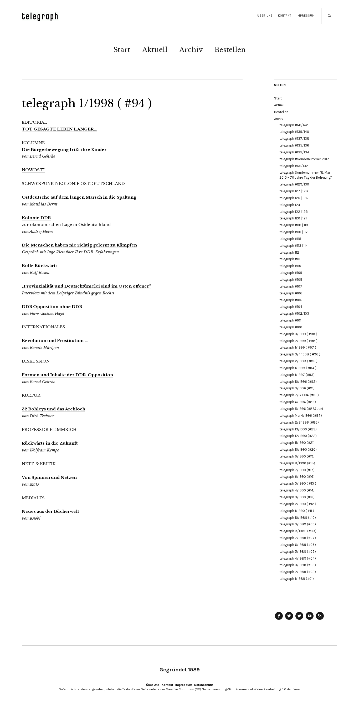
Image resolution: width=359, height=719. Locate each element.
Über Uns (265, 15)
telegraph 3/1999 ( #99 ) (298, 334)
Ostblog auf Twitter (289, 619)
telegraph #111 (289, 259)
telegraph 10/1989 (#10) (297, 518)
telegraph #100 (290, 327)
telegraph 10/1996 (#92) (298, 382)
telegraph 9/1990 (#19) (297, 456)
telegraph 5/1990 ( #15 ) (297, 483)
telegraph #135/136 (294, 145)
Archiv (191, 50)
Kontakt (284, 15)
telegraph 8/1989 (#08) (297, 531)
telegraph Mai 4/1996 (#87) (300, 416)
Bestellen (230, 50)
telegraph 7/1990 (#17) (297, 470)
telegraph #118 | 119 (293, 225)
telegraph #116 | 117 (293, 232)
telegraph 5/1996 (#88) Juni (301, 409)
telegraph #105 (290, 300)
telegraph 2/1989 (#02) (297, 572)
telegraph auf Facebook (279, 619)
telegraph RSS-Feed (320, 619)
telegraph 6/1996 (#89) (297, 402)
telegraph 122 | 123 (293, 212)
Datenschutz (203, 685)
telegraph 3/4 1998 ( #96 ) (299, 354)
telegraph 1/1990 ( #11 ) (296, 511)
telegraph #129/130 (294, 184)
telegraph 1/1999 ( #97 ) (297, 347)
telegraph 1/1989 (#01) (296, 579)
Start (122, 50)
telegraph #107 (290, 286)
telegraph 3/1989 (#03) (297, 565)
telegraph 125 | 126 (293, 198)
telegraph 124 (289, 205)
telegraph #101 (290, 320)
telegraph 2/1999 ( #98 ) (298, 341)
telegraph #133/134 (294, 152)
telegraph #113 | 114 (293, 246)
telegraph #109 (290, 273)
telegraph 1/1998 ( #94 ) (297, 368)
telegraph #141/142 (293, 125)
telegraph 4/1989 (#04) (297, 558)
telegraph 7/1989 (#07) (297, 538)
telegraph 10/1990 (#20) (298, 449)
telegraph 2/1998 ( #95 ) (298, 361)
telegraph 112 (289, 252)
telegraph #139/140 (294, 132)
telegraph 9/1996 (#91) (297, 388)
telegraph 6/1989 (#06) (297, 545)
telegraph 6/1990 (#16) (297, 477)
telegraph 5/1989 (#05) (297, 552)
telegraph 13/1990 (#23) (298, 429)
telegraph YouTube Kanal (310, 619)
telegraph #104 (290, 307)
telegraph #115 (290, 239)
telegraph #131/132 (293, 166)
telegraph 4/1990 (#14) (297, 490)
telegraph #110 (290, 266)
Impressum (305, 15)
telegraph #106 (290, 293)
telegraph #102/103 (294, 313)
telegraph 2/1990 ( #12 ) (297, 504)
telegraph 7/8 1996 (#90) (299, 395)
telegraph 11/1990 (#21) (297, 443)
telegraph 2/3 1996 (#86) (299, 422)
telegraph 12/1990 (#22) (298, 436)
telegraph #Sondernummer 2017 (304, 159)
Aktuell (154, 50)
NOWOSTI (33, 169)
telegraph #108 (290, 279)
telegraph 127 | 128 (293, 191)
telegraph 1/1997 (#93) (297, 375)
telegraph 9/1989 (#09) (297, 524)
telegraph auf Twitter (299, 619)
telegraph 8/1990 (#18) (297, 463)
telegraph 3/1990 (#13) (297, 497)
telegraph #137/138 (294, 138)
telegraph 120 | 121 (293, 218)
